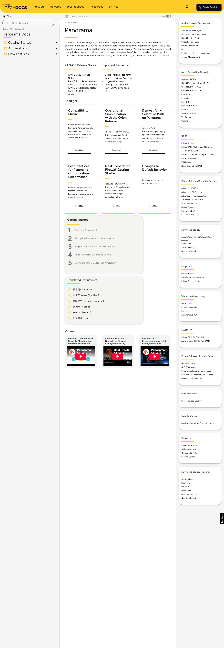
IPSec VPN (186, 244)
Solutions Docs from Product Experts (197, 423)
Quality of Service (189, 494)
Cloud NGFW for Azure (191, 90)
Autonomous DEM (189, 315)
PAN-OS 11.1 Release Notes (82, 88)
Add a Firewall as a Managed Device (93, 254)
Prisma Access (187, 143)
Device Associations (190, 45)
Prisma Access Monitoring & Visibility (197, 154)
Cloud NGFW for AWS (191, 87)
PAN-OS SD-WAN (189, 106)
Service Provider (188, 113)
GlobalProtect (187, 273)
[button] (79, 150)
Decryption (186, 483)
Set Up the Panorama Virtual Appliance (94, 238)
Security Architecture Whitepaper (196, 371)
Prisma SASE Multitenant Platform (196, 147)
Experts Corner (188, 457)
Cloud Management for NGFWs (195, 83)
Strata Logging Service (191, 42)
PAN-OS (185, 102)
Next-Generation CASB (191, 166)
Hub (183, 49)
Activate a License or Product (194, 34)
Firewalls (185, 98)
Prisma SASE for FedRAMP (193, 337)
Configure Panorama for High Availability (95, 263)
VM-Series (186, 117)
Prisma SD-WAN (188, 158)
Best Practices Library (191, 401)
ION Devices (186, 162)
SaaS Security (187, 215)
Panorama (75, 22)
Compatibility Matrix (190, 453)
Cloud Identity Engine (191, 38)
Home (67, 22)
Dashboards (186, 303)
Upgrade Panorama (114, 81)
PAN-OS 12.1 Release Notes (82, 81)
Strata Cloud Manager (191, 30)
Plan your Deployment (86, 230)
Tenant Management (190, 57)
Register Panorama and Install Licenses (94, 246)
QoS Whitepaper (188, 367)
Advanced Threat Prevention (194, 196)
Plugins (184, 121)
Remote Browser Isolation (192, 277)
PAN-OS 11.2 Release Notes (82, 84)
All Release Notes (189, 449)
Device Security (188, 207)
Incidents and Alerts (190, 307)
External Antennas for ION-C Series (197, 375)
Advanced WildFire (189, 188)
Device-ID (185, 487)
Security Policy (187, 247)
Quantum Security (189, 251)
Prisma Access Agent (190, 281)
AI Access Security (189, 203)
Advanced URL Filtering (191, 192)
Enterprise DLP (188, 211)
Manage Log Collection (116, 84)
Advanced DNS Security (192, 200)
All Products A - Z (189, 445)
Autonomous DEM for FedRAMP (195, 341)
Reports (185, 311)
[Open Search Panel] (187, 7)
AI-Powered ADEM (189, 151)
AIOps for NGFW (188, 79)
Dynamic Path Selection (192, 378)
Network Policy (188, 363)
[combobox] (28, 23)
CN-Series (186, 94)
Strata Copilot (210, 7)
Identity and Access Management (196, 53)
